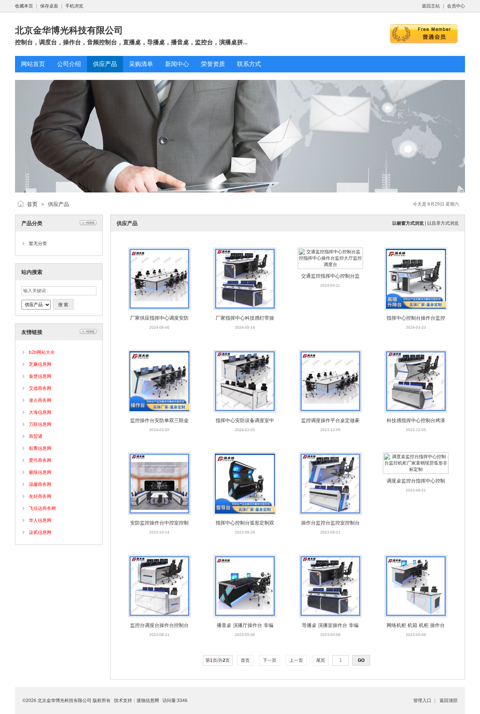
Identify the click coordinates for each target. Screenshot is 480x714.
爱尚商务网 (40, 460)
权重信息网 (40, 448)
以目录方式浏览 (443, 223)
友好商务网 (40, 496)
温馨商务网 (40, 484)
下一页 (270, 660)
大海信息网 (40, 412)
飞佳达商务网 (42, 508)
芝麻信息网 (40, 364)
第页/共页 (218, 660)
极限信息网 (40, 472)
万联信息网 (40, 424)
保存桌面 (49, 6)
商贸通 (35, 436)
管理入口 (422, 700)
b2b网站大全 (42, 352)
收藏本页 (24, 6)
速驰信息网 (147, 700)
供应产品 (58, 204)
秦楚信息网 (40, 376)
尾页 (320, 660)
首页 (32, 204)
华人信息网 (40, 520)
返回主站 (431, 6)
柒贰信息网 (40, 532)
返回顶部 (449, 700)
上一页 (296, 660)
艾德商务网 (40, 388)
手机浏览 (74, 6)
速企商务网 (40, 400)
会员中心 (456, 6)
